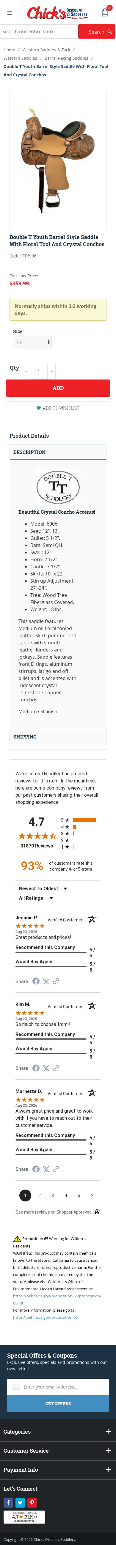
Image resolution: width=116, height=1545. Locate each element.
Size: (18, 331)
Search (102, 31)
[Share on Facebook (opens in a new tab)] (36, 982)
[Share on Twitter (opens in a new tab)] (46, 981)
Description (29, 452)
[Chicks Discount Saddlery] (57, 12)
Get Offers (58, 1403)
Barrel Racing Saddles (66, 58)
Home (9, 50)
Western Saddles (20, 58)
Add (58, 388)
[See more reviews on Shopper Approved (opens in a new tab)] (56, 981)
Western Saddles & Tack (46, 50)
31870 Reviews (39, 846)
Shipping (25, 736)
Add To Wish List (61, 408)
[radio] (81, 820)
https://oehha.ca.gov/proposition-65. (46, 1317)
